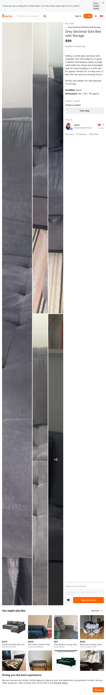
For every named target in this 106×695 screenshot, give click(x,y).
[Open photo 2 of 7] (40, 167)
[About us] (95, 16)
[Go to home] (7, 16)
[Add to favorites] (68, 600)
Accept (98, 690)
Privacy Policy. (61, 683)
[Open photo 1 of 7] (17, 313)
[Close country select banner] (103, 3)
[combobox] (29, 16)
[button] (97, 610)
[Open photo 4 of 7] (40, 459)
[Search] (44, 16)
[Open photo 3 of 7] (55, 167)
